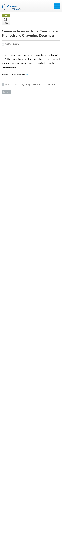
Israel (5, 92)
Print (7, 84)
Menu (57, 6)
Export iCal (50, 84)
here (27, 75)
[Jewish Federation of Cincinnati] (12, 7)
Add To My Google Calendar (27, 84)
